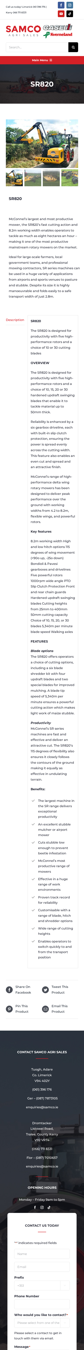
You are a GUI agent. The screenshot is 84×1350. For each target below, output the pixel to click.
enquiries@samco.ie (42, 1107)
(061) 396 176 (42, 1089)
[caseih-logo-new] (57, 25)
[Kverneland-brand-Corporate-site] (57, 33)
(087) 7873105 (47, 1098)
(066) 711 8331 (42, 1149)
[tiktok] (69, 13)
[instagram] (69, 5)
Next (75, 143)
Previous (9, 143)
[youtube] (61, 13)
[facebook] (61, 5)
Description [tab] (15, 320)
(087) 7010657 (47, 1158)
